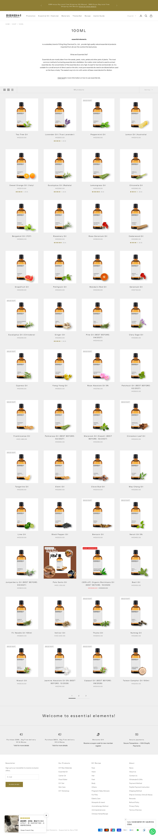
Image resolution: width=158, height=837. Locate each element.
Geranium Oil (136, 287)
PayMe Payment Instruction (139, 787)
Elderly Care (96, 798)
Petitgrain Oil (60, 287)
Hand (93, 772)
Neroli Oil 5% (136, 534)
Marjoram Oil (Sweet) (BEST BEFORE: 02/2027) (98, 437)
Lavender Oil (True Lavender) (60, 134)
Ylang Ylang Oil (60, 386)
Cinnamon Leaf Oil (136, 436)
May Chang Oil (136, 487)
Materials (66, 16)
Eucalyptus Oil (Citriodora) (21, 335)
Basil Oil (136, 582)
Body (93, 783)
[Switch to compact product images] (12, 90)
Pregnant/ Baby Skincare (101, 791)
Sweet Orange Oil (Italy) (22, 185)
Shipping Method (135, 791)
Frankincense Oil (22, 436)
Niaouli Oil (22, 681)
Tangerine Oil (22, 487)
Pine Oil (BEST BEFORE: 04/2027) (98, 336)
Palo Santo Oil (60, 582)
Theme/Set (77, 16)
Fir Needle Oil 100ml (22, 633)
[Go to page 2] (85, 695)
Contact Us (133, 776)
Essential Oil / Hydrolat (48, 16)
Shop (14, 24)
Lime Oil (22, 534)
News (131, 768)
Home (8, 24)
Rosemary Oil (60, 236)
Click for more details (87, 6)
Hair (93, 776)
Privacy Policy (134, 806)
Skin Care (62, 787)
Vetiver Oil (60, 633)
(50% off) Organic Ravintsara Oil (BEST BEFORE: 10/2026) (98, 583)
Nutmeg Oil (136, 633)
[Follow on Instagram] (13, 822)
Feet (93, 779)
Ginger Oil (60, 335)
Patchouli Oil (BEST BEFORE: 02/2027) (136, 387)
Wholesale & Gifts (136, 779)
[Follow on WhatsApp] (25, 822)
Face (93, 768)
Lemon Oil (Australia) (136, 134)
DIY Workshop (64, 791)
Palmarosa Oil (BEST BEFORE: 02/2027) (60, 437)
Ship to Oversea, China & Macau (140, 795)
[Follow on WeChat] (31, 822)
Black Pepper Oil (60, 534)
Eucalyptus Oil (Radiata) (60, 185)
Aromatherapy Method (100, 806)
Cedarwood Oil (136, 236)
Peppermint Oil (98, 134)
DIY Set (61, 783)
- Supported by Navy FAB (68, 830)
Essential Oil (63, 772)
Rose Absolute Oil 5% (98, 386)
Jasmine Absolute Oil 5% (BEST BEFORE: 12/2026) (60, 682)
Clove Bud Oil (98, 487)
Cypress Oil (22, 386)
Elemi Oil (60, 487)
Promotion (31, 16)
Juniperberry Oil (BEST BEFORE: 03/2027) (22, 583)
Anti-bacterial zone (98, 810)
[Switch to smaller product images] (8, 90)
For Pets (95, 795)
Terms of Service (135, 810)
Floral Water (63, 779)
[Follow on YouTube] (19, 822)
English (131, 16)
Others (94, 787)
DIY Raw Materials (65, 768)
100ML (21, 24)
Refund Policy (134, 802)
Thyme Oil (98, 633)
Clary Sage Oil (136, 335)
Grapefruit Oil (22, 287)
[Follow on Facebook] (7, 822)
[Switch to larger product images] (4, 90)
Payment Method (135, 783)
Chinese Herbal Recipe (100, 814)
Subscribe (14, 784)
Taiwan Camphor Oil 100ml (136, 681)
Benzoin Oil (98, 534)
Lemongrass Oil (98, 185)
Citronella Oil (136, 185)
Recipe (88, 16)
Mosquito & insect (98, 802)
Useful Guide (99, 16)
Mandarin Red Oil (98, 287)
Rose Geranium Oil (98, 236)
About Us (132, 772)
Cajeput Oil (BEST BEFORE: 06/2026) (98, 682)
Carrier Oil (62, 776)
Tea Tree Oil (22, 134)
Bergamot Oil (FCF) (22, 236)
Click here (61, 78)
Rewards (132, 798)
